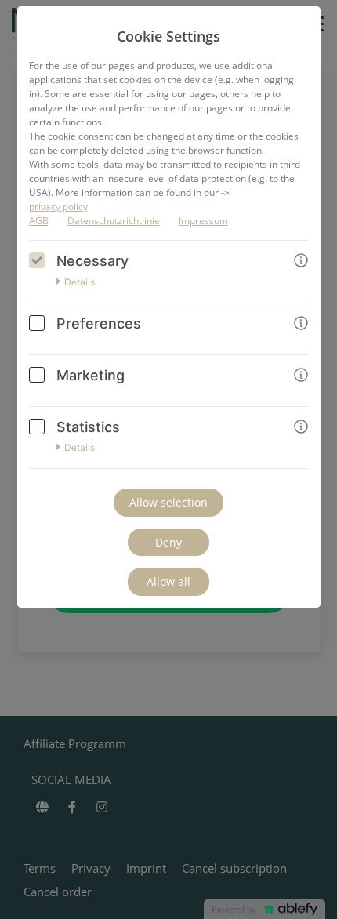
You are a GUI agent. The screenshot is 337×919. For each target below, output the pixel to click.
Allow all (168, 581)
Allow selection (168, 502)
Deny (168, 542)
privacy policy (58, 206)
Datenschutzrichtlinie (113, 220)
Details (79, 282)
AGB (39, 220)
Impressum (203, 220)
